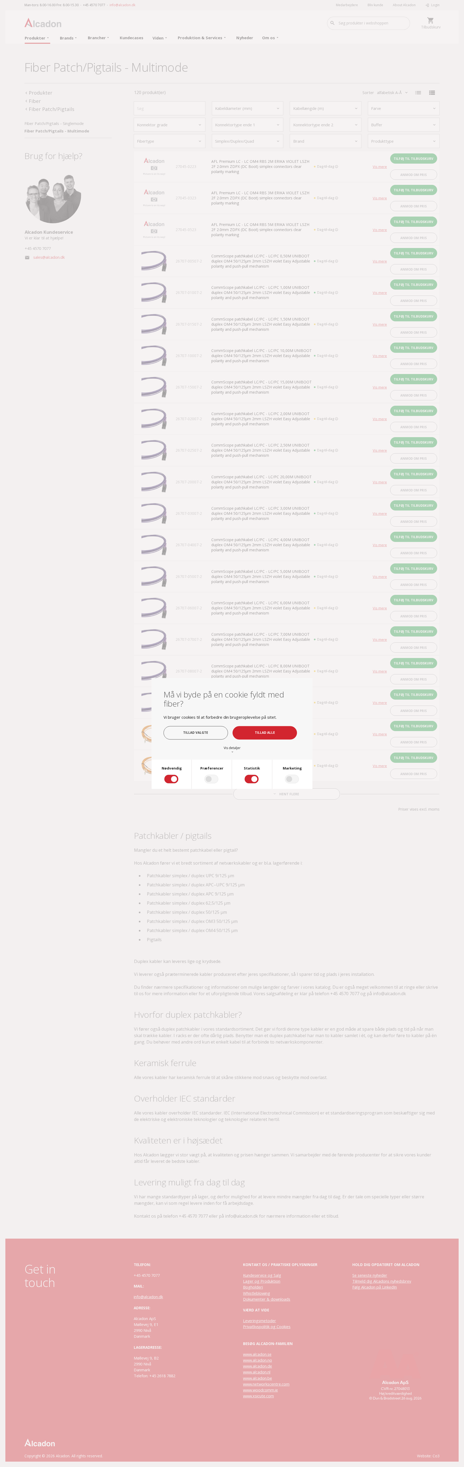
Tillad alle (265, 733)
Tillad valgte (195, 733)
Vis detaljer (232, 749)
